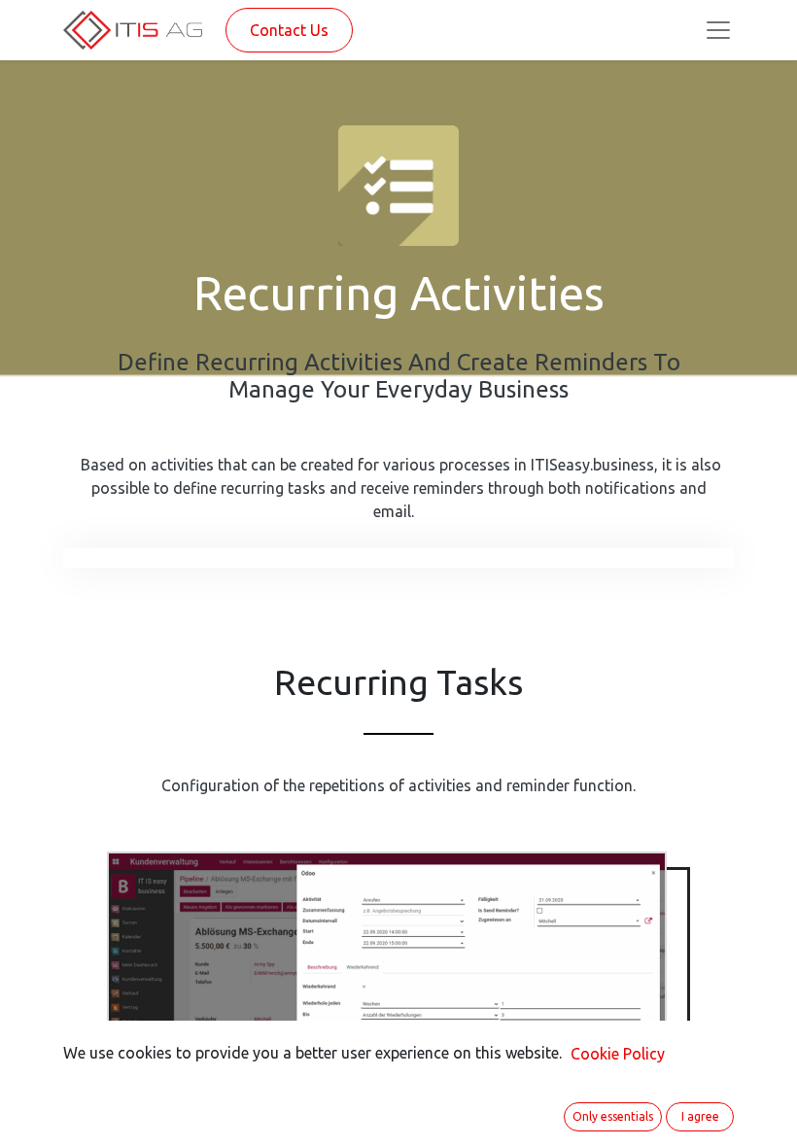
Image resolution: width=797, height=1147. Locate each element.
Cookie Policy (618, 1053)
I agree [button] (700, 1116)
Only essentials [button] (612, 1116)
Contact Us (289, 30)
